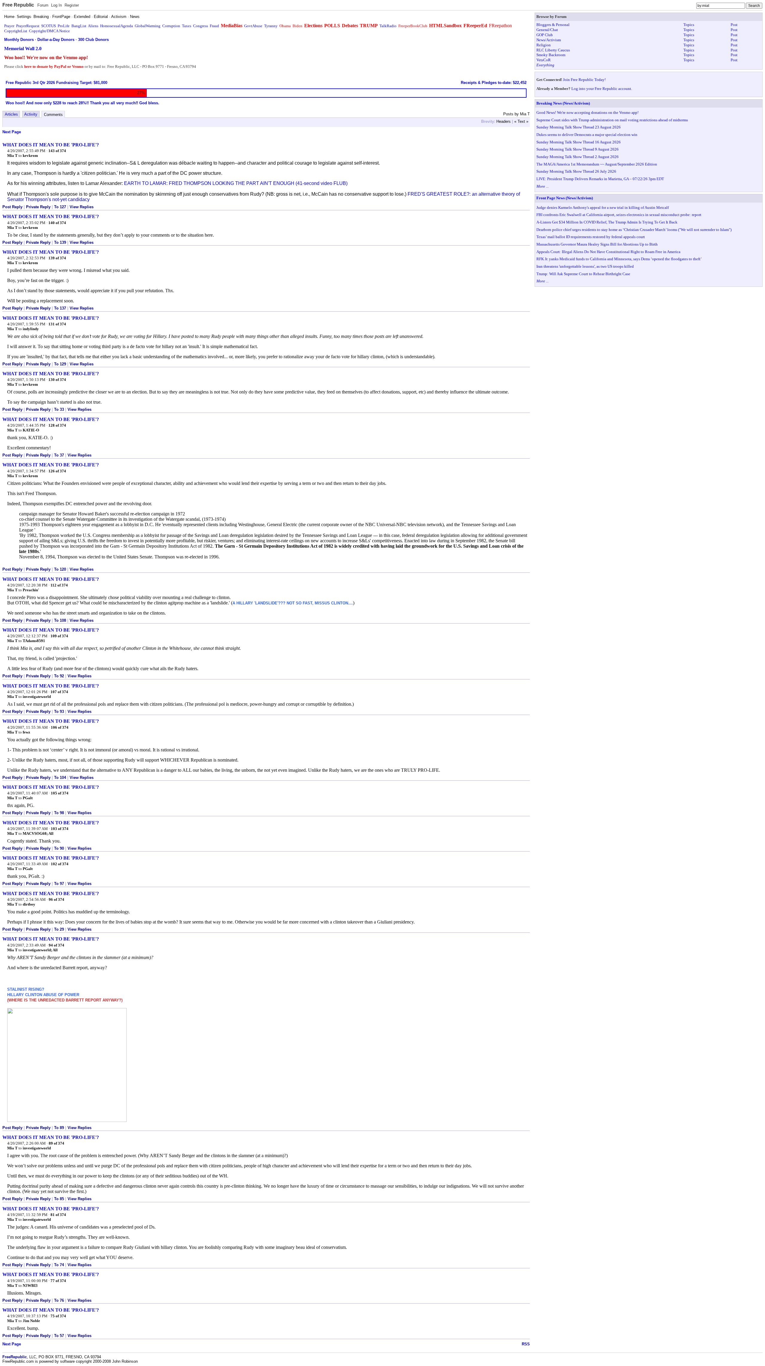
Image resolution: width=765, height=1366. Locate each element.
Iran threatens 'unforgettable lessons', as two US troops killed (585, 266)
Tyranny (271, 26)
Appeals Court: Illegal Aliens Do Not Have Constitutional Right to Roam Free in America (608, 251)
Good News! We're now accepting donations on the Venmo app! (587, 112)
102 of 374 (59, 864)
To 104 (60, 777)
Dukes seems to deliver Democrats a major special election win (586, 134)
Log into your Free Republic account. (601, 88)
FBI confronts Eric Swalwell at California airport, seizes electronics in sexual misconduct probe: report (618, 214)
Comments (53, 114)
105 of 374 (59, 793)
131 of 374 (57, 324)
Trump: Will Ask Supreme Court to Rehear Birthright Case (583, 274)
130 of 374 (57, 379)
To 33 (59, 409)
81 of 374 (58, 1214)
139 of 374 (57, 258)
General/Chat (547, 29)
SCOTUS (48, 26)
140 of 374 (57, 222)
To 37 (59, 455)
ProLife (64, 26)
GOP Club (544, 35)
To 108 (60, 620)
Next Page (11, 132)
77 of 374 (58, 1280)
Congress (200, 26)
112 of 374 (59, 585)
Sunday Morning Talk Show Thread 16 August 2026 (578, 142)
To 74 (59, 1265)
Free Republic (18, 4)
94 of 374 (56, 945)
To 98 (59, 813)
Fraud (214, 26)
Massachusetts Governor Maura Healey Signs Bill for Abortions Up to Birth (597, 244)
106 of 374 (59, 727)
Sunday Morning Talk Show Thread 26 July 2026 (576, 171)
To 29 (59, 929)
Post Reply (12, 207)
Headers (503, 121)
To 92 (59, 676)
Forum (42, 5)
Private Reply (38, 207)
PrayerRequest (27, 26)
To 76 (59, 1300)
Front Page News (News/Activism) (564, 198)
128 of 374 (57, 425)
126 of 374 (57, 471)
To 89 (59, 1127)
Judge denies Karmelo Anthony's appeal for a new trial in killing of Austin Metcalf (602, 207)
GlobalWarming (147, 26)
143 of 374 (57, 150)
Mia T (12, 155)
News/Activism (548, 40)
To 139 (60, 242)
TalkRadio (388, 26)
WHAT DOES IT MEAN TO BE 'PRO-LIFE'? (50, 144)
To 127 (60, 207)
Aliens (93, 26)
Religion (543, 45)
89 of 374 (56, 1143)
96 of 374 (56, 899)
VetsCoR (543, 60)
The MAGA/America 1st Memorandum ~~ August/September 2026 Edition (596, 164)
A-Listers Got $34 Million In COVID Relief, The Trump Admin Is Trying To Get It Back (606, 222)
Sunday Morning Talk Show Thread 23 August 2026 (578, 127)
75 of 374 (58, 1316)
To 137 (60, 308)
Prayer (9, 26)
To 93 (59, 711)
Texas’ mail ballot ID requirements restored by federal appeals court (590, 237)
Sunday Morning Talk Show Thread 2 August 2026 (577, 156)
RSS (526, 1344)
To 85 (59, 1199)
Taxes (186, 26)
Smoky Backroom (550, 55)
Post (734, 24)
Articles (11, 114)
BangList (78, 26)
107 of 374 (59, 692)
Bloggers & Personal (553, 24)
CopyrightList (15, 31)
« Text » (521, 121)
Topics (688, 24)
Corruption (171, 26)
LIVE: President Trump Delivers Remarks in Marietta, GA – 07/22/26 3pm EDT (600, 179)
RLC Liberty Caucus (553, 50)
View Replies (82, 207)
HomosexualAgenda (116, 26)
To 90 (59, 848)
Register (72, 5)
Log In (56, 5)
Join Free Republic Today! (584, 79)
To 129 (60, 364)
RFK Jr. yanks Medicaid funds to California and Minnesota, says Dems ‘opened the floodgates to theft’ (619, 259)
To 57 (59, 1335)
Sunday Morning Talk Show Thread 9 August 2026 (577, 149)
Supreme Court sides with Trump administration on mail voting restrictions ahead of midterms (612, 120)
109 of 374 (59, 636)
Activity (30, 114)
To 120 (60, 569)
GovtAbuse (253, 26)
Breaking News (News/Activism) (563, 103)
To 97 (59, 883)
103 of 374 (59, 828)
